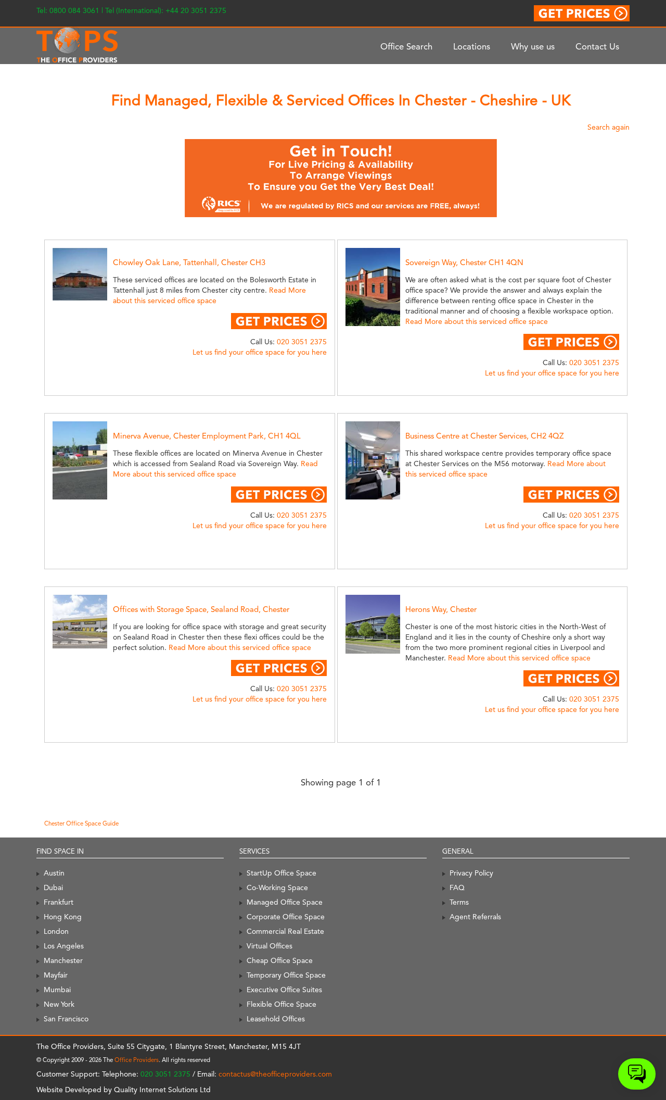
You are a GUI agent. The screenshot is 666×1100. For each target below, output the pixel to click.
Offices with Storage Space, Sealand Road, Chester (201, 609)
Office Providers (136, 1060)
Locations (471, 46)
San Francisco (66, 1019)
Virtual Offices (269, 946)
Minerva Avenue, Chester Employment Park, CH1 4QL (207, 436)
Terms (459, 902)
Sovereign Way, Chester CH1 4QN (464, 262)
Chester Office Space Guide (81, 823)
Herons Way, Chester (441, 609)
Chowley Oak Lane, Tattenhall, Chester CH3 (189, 262)
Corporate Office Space (286, 917)
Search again (608, 127)
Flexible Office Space (281, 1004)
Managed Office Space (285, 902)
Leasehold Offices (276, 1019)
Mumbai (57, 989)
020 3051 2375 (302, 342)
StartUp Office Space (281, 873)
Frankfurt (58, 902)
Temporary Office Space (286, 975)
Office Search (406, 46)
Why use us (533, 46)
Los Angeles (64, 946)
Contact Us (597, 46)
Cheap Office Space (280, 960)
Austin (54, 873)
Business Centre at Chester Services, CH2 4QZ (484, 436)
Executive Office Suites (284, 989)
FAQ (457, 887)
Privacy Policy (471, 873)
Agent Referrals (475, 917)
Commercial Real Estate (285, 931)
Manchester (63, 960)
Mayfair (56, 975)
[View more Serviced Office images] (92, 273)
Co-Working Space (277, 887)
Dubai (53, 887)
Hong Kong (63, 917)
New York (59, 1004)
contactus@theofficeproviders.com (275, 1074)
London (56, 931)
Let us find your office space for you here (260, 352)
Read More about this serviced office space (476, 321)
